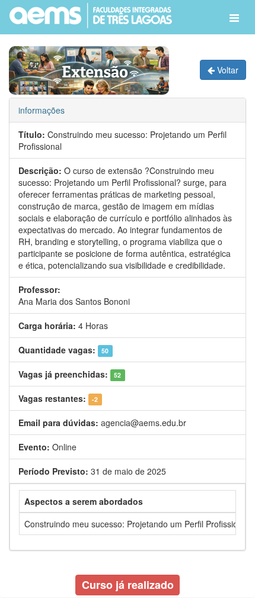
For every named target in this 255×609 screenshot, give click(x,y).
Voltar (226, 70)
